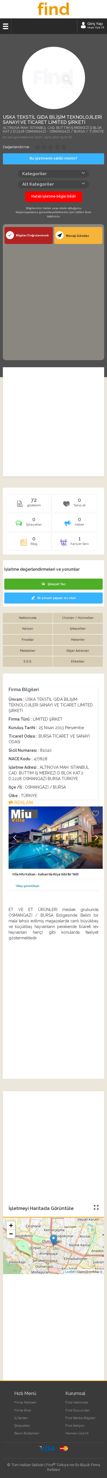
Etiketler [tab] (77, 661)
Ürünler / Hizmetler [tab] (78, 618)
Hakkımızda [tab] (28, 618)
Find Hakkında (76, 1402)
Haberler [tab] (78, 640)
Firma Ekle (22, 1410)
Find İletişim (74, 1426)
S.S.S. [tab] (27, 661)
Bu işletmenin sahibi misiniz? (53, 158)
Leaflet (70, 1271)
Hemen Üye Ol (76, 1433)
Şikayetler (22, 1426)
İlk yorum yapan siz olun (56, 598)
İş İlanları (21, 1418)
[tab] (29, 524)
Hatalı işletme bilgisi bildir (53, 196)
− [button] (11, 1233)
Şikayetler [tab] (78, 628)
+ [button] (11, 1225)
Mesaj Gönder (77, 236)
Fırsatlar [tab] (28, 640)
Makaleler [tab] (27, 651)
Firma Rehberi (25, 1402)
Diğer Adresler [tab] (77, 651)
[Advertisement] (53, 301)
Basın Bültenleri (26, 1433)
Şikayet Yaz (57, 584)
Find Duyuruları (77, 1410)
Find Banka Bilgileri (80, 1418)
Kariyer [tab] (27, 628)
